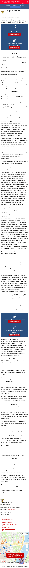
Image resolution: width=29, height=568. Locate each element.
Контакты (22, 5)
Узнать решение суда (15, 7)
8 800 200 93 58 (11, 509)
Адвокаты (8, 5)
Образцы (15, 5)
